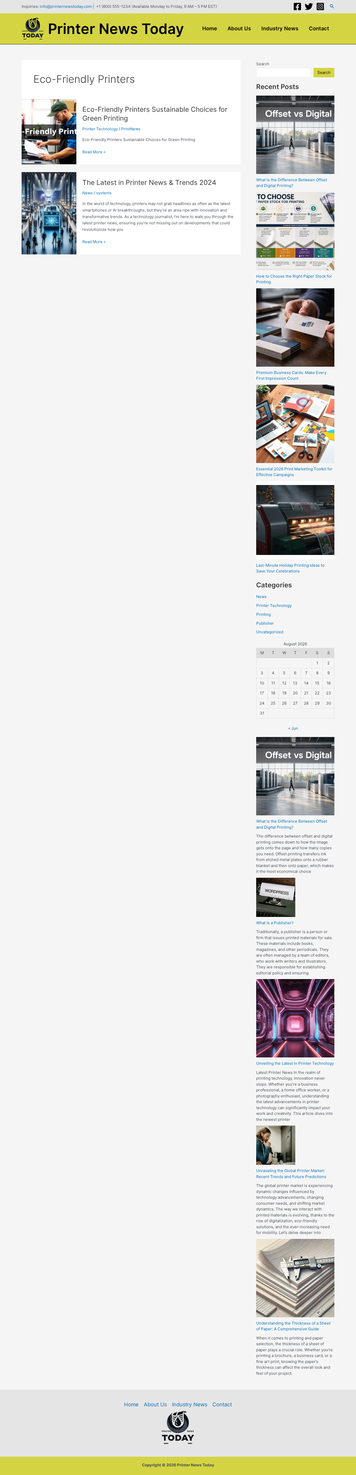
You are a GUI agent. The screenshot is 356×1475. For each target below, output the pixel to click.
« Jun (293, 728)
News (87, 192)
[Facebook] (297, 6)
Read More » (94, 152)
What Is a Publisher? (275, 922)
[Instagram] (320, 6)
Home (209, 28)
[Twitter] (309, 6)
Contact (319, 28)
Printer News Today (116, 28)
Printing (263, 614)
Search (262, 63)
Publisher (265, 623)
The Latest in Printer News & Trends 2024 (149, 182)
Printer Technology (100, 128)
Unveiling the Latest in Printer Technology (295, 1063)
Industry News (279, 28)
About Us (239, 28)
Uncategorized (269, 631)
